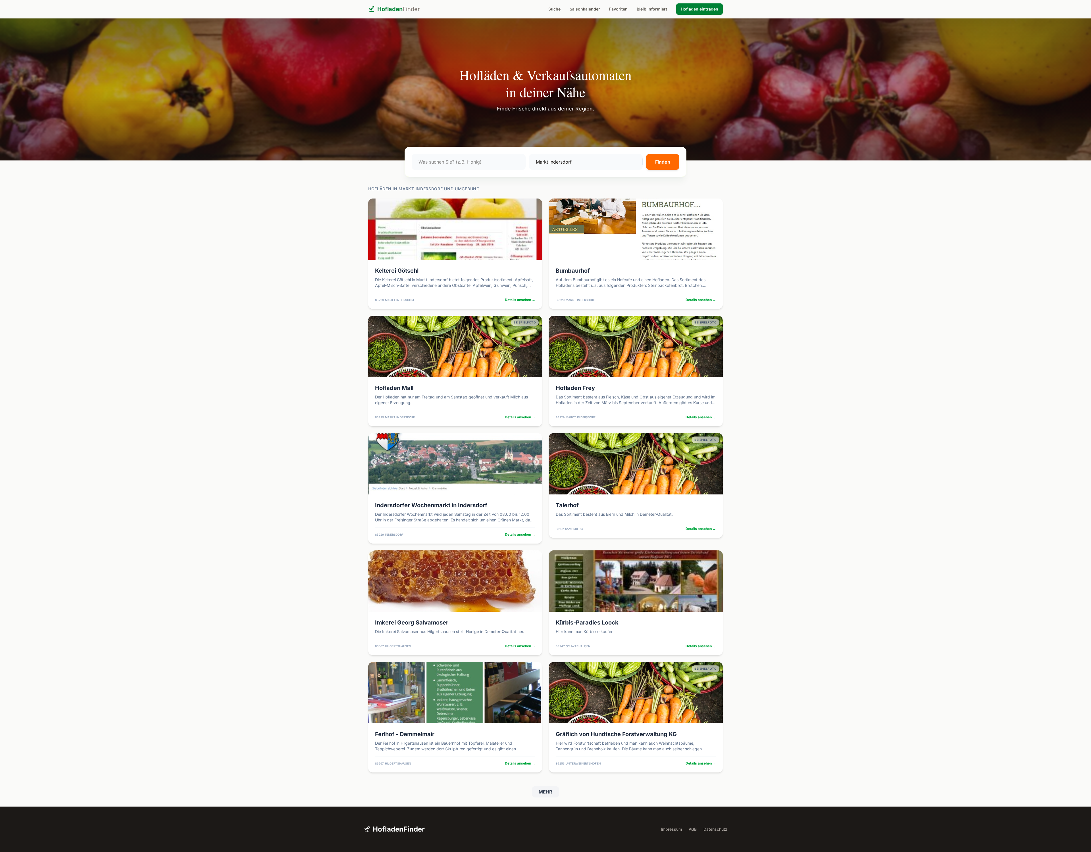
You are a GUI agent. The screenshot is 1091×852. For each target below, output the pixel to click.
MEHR (545, 792)
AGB (693, 829)
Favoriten (618, 9)
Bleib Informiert (652, 9)
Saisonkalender (585, 9)
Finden (662, 162)
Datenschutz (715, 829)
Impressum (671, 829)
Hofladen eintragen (699, 9)
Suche (554, 9)
